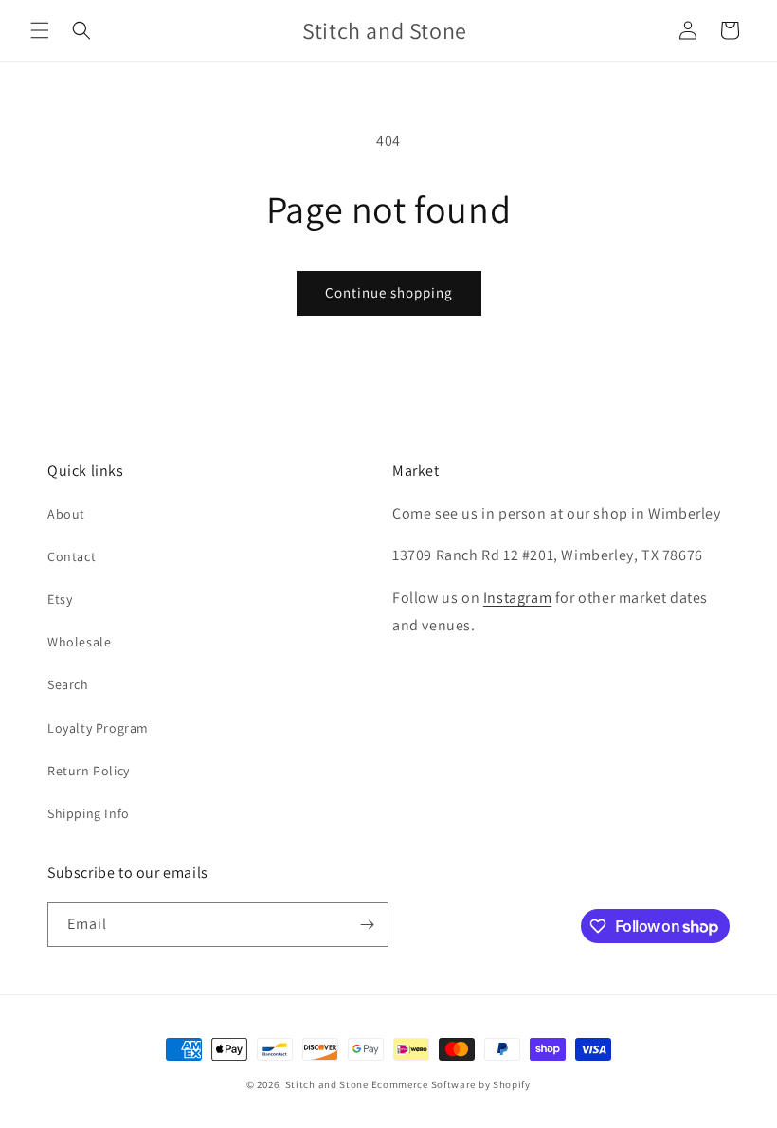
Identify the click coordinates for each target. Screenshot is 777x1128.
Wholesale (79, 641)
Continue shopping (389, 292)
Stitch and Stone (327, 1084)
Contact (71, 556)
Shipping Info (88, 813)
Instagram (517, 598)
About (66, 513)
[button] (40, 30)
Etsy (59, 599)
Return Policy (88, 770)
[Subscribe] (367, 924)
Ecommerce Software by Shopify (451, 1084)
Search (68, 684)
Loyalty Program (98, 728)
